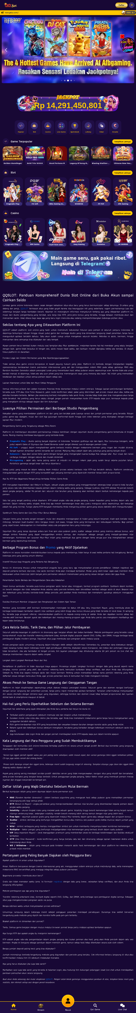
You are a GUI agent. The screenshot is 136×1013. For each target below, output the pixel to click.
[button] (6, 50)
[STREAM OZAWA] (128, 45)
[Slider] (68, 49)
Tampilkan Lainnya (122, 141)
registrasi (58, 881)
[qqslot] (9, 5)
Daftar (121, 5)
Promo (51, 547)
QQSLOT (24, 308)
